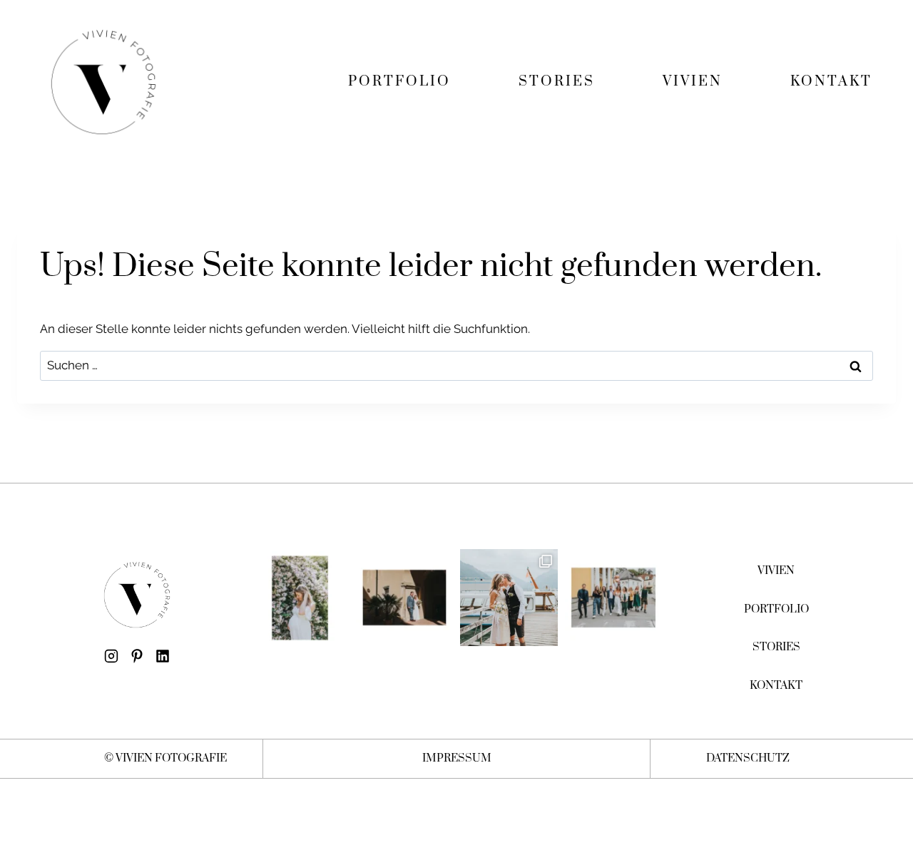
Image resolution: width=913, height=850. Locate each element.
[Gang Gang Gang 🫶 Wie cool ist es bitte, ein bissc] (614, 598)
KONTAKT (831, 82)
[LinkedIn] (162, 656)
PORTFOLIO (399, 82)
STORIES (557, 82)
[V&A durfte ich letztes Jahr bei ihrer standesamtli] (509, 598)
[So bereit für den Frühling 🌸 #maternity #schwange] (300, 598)
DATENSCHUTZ (748, 758)
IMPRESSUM (456, 758)
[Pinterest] (137, 656)
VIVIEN (693, 82)
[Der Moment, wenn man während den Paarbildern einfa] (405, 598)
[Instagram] (111, 656)
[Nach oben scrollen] (897, 778)
